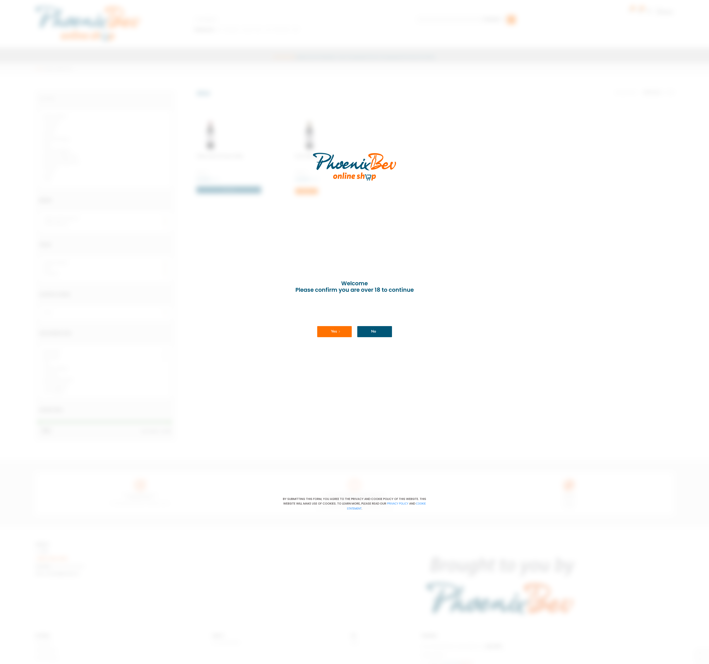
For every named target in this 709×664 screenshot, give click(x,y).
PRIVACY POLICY (397, 504)
